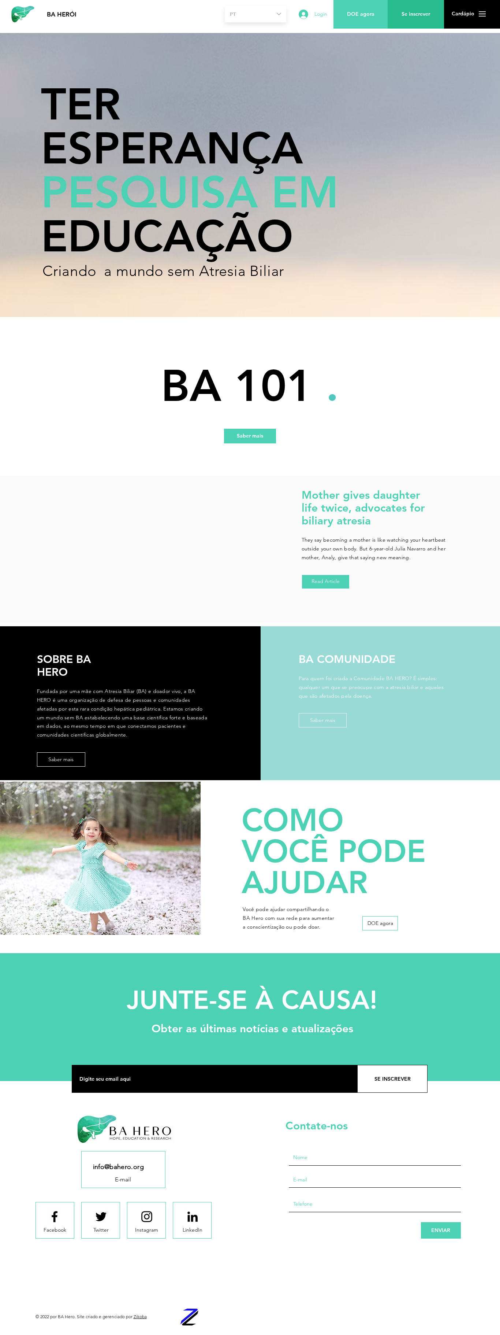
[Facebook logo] (54, 1216)
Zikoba (140, 1316)
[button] (463, 14)
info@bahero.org (118, 1167)
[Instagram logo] (146, 1216)
